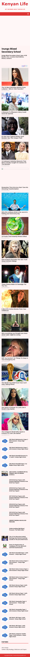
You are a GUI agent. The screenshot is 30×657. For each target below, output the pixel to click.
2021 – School (18, 456)
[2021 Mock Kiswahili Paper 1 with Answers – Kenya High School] (5, 556)
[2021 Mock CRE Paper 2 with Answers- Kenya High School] (5, 620)
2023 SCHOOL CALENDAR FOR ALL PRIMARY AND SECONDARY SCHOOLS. (18, 473)
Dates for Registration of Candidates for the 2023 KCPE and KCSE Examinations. (17, 546)
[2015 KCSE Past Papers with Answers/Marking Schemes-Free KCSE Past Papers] (5, 515)
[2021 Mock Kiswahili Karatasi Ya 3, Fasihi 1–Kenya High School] (5, 459)
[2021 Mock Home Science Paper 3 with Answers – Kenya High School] (5, 564)
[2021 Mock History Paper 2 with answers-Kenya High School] (5, 588)
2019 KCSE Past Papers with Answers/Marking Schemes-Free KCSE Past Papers (18, 481)
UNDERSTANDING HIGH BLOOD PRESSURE (17, 521)
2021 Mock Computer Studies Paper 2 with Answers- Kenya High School (17, 635)
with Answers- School (18, 593)
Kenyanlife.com (22, 655)
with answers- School (18, 585)
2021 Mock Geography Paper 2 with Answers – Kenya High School (17, 603)
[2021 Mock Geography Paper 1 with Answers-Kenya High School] (5, 612)
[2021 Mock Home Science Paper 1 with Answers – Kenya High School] (5, 580)
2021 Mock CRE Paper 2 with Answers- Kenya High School (17, 618)
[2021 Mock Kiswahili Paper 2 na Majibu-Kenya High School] (5, 467)
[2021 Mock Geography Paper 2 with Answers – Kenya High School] (5, 604)
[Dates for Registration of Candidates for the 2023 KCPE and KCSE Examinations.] (5, 548)
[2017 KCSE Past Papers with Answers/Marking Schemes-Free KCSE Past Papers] (5, 499)
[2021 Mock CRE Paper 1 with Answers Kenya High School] (5, 629)
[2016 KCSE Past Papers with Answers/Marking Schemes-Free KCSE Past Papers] (5, 507)
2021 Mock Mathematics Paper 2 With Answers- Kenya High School (18, 441)
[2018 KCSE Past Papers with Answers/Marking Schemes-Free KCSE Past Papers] (5, 491)
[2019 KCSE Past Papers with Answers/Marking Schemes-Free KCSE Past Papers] (5, 483)
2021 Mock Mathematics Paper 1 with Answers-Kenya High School (18, 448)
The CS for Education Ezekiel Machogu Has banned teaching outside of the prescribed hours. (18, 538)
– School (18, 569)
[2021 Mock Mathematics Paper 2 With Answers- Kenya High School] (5, 442)
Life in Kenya (5, 647)
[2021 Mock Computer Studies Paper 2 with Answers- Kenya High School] (5, 637)
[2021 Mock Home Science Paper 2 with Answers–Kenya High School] (5, 572)
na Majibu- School (18, 464)
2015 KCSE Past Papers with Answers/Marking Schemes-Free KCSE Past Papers (18, 514)
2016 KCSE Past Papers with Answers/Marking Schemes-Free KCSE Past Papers (18, 505)
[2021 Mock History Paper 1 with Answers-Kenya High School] (5, 596)
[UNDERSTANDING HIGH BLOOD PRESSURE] (5, 523)
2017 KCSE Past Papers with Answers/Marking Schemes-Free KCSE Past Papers (18, 497)
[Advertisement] (15, 31)
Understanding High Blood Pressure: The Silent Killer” (16, 529)
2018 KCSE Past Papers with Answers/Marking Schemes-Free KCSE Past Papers (18, 489)
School (18, 553)
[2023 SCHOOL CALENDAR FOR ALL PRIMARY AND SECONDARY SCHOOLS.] (5, 475)
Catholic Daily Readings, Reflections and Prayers (14, 649)
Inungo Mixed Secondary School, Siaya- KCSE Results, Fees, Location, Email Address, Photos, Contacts (14, 57)
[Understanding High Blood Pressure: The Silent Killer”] (5, 531)
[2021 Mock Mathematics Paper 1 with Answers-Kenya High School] (5, 450)
